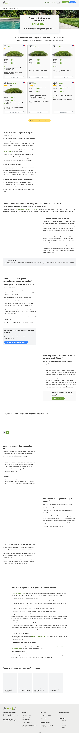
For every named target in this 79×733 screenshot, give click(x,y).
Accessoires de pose (33, 5)
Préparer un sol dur (26, 723)
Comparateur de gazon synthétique (40, 120)
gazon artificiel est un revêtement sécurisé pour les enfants (28, 654)
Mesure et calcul (25, 720)
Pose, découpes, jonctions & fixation (29, 725)
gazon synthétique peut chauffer (38, 636)
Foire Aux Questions (44, 717)
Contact (58, 2)
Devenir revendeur (71, 5)
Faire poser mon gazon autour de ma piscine (16, 342)
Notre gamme (25, 714)
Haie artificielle (20, 5)
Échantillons (65, 2)
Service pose (45, 5)
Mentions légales (44, 723)
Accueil (3, 8)
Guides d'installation (57, 5)
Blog (41, 714)
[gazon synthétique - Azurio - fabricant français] (7, 1)
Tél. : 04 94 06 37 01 (8, 717)
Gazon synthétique (8, 5)
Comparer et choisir (26, 719)
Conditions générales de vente (46, 725)
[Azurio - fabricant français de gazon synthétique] (9, 708)
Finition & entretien (26, 726)
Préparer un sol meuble (27, 722)
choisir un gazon (8, 151)
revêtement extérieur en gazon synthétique (27, 209)
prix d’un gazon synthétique (19, 593)
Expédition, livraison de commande (47, 726)
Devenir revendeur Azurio (45, 715)
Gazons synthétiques (10, 8)
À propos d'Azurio (44, 718)
